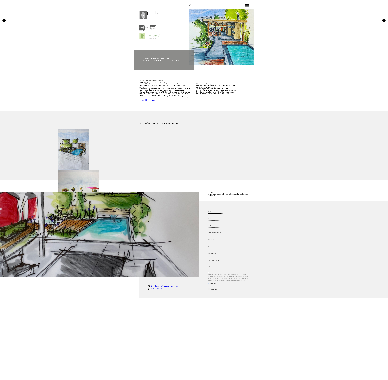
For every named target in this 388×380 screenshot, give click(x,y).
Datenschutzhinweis (7, 375)
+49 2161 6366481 (156, 289)
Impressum (235, 319)
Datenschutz (243, 319)
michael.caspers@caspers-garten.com (164, 286)
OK (1, 378)
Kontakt (228, 319)
